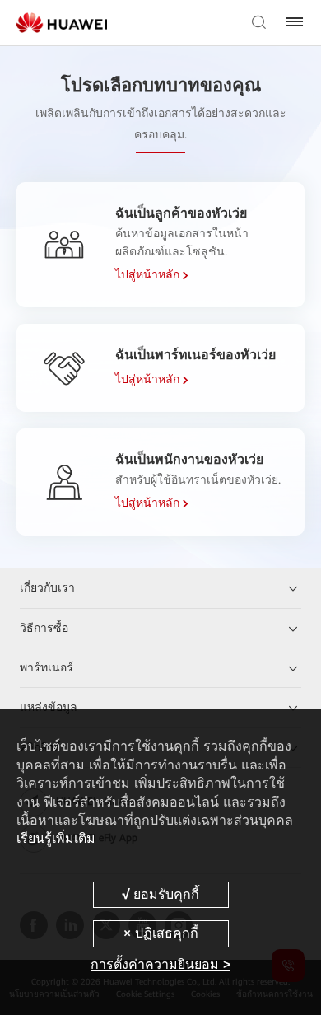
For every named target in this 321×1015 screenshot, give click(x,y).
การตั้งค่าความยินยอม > (160, 964)
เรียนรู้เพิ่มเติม (55, 838)
